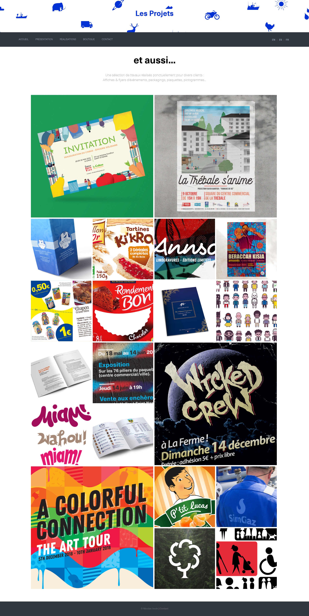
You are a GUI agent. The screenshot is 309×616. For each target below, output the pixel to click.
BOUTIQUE (89, 39)
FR (287, 40)
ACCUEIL (23, 39)
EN (273, 40)
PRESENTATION (44, 39)
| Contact (163, 608)
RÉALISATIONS (68, 39)
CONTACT (107, 39)
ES (280, 40)
